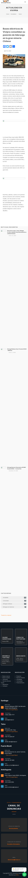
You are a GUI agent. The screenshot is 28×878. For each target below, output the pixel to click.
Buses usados (6, 677)
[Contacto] (24, 874)
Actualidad (13, 14)
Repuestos (5, 684)
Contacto (4, 686)
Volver (20, 14)
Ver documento (13, 828)
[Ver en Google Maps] (12, 709)
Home (7, 14)
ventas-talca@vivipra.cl (11, 741)
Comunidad (19, 681)
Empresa (18, 676)
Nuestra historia (20, 677)
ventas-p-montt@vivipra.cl (12, 765)
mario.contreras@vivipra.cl (12, 787)
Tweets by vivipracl (6, 615)
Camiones (5, 679)
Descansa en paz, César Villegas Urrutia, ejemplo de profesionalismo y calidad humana (16, 232)
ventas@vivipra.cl (9, 719)
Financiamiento (20, 682)
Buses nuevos (6, 676)
